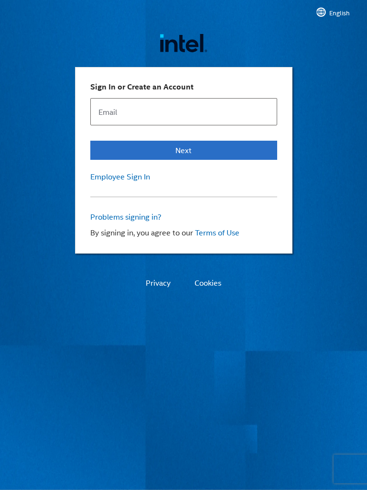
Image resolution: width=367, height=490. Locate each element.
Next (183, 150)
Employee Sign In (120, 176)
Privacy (158, 283)
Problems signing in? (126, 217)
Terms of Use (217, 232)
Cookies (207, 283)
